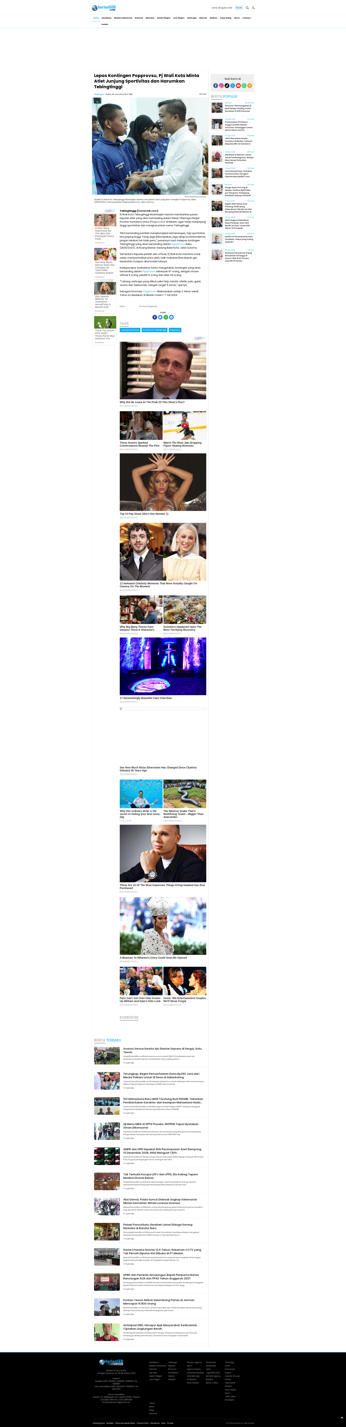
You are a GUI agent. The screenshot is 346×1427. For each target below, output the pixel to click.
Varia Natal (230, 1382)
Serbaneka (211, 1362)
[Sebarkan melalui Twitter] (160, 317)
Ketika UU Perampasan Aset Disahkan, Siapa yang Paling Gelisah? (239, 239)
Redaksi (110, 1423)
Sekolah (171, 1379)
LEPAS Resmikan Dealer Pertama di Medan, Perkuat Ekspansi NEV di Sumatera (238, 141)
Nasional (153, 1413)
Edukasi (213, 18)
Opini (208, 1369)
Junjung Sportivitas (130, 330)
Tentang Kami (99, 1423)
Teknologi (229, 1362)
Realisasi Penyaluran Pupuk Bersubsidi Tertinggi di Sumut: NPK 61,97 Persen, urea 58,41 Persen (238, 257)
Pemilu (228, 1379)
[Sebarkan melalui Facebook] (154, 317)
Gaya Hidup (226, 18)
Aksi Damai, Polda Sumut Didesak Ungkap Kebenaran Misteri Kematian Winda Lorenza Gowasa (160, 1201)
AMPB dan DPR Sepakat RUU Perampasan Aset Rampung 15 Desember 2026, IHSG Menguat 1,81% (162, 1151)
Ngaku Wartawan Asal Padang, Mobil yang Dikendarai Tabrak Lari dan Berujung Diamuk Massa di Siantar (238, 209)
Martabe (150, 18)
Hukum (171, 1376)
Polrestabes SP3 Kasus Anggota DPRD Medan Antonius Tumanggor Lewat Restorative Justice (239, 126)
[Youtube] (238, 85)
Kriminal (139, 18)
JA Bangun (99, 94)
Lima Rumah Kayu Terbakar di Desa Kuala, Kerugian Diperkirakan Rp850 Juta (238, 174)
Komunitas (230, 1369)
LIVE (240, 7)
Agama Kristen (194, 1369)
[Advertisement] (173, 49)
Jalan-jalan (230, 1396)
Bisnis (151, 1406)
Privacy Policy (143, 1423)
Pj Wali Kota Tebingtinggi (154, 330)
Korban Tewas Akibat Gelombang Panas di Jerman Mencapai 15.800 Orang (158, 1301)
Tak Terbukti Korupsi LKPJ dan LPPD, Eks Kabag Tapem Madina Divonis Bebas (160, 1176)
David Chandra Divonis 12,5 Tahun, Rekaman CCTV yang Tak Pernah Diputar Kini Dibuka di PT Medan (162, 1251)
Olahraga (192, 18)
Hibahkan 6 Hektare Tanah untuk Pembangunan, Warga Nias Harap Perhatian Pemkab (239, 158)
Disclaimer (155, 1423)
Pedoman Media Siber (125, 1423)
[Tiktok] (227, 85)
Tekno (152, 1403)
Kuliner (228, 1372)
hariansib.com (238, 1423)
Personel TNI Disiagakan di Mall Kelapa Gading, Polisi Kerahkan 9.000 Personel (238, 108)
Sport (237, 18)
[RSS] (249, 85)
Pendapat (229, 1399)
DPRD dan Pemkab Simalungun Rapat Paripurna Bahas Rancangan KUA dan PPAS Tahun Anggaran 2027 (161, 1276)
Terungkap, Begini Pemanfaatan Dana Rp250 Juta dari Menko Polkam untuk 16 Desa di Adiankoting (161, 1075)
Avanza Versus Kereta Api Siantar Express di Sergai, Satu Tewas (162, 1050)
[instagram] (221, 85)
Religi (151, 1410)
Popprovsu (157, 221)
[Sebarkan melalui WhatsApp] (165, 317)
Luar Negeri (178, 18)
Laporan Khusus (232, 1376)
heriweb (251, 1423)
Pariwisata (192, 1379)
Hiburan (203, 18)
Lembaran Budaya (195, 1372)
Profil (227, 1365)
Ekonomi (172, 1369)
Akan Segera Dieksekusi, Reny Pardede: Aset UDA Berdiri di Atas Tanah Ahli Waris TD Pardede (237, 224)
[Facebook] (215, 85)
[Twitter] (232, 85)
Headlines (107, 18)
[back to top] (342, 1417)
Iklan (164, 1423)
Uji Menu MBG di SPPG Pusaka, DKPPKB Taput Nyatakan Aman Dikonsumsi (160, 1125)
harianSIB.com (147, 210)
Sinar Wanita (193, 1382)
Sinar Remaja (193, 1376)
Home (96, 18)
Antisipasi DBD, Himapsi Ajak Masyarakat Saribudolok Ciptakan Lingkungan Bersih (160, 1327)
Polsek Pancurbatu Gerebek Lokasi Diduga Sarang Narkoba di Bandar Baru (157, 1226)
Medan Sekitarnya (123, 18)
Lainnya (246, 18)
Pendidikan (173, 1372)
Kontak (170, 1423)
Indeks (105, 24)
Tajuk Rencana (213, 1372)
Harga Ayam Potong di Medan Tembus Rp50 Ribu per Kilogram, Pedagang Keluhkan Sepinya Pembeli (238, 191)
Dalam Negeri (163, 18)
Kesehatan (211, 1365)
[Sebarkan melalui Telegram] (171, 317)
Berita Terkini (212, 1382)
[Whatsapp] (244, 85)
